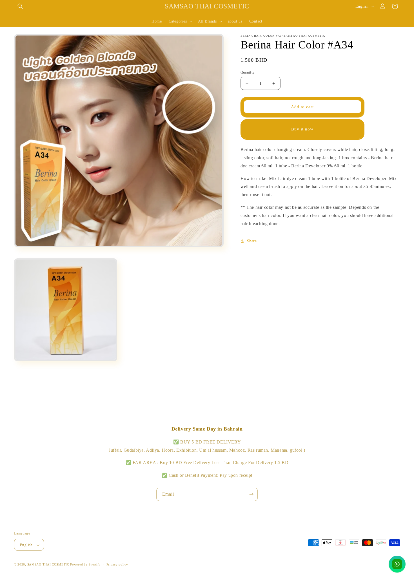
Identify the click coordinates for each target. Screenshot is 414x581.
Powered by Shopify (85, 564)
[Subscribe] (251, 494)
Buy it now (302, 129)
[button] (20, 6)
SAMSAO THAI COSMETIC (48, 564)
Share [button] (252, 241)
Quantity (248, 72)
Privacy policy (117, 564)
